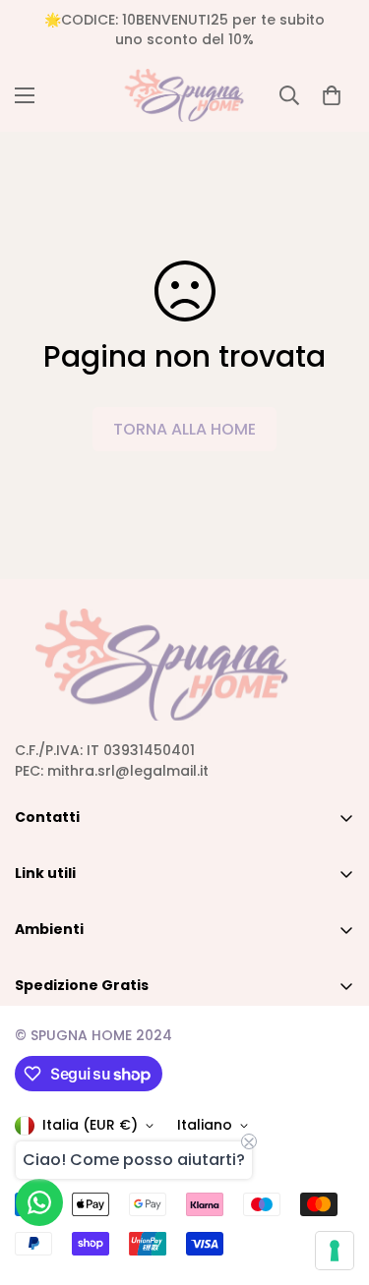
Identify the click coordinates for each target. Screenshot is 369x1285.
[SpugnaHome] (184, 95)
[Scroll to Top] (333, 1180)
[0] (331, 95)
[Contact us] (39, 1202)
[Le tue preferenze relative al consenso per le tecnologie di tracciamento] (334, 1250)
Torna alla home (184, 429)
